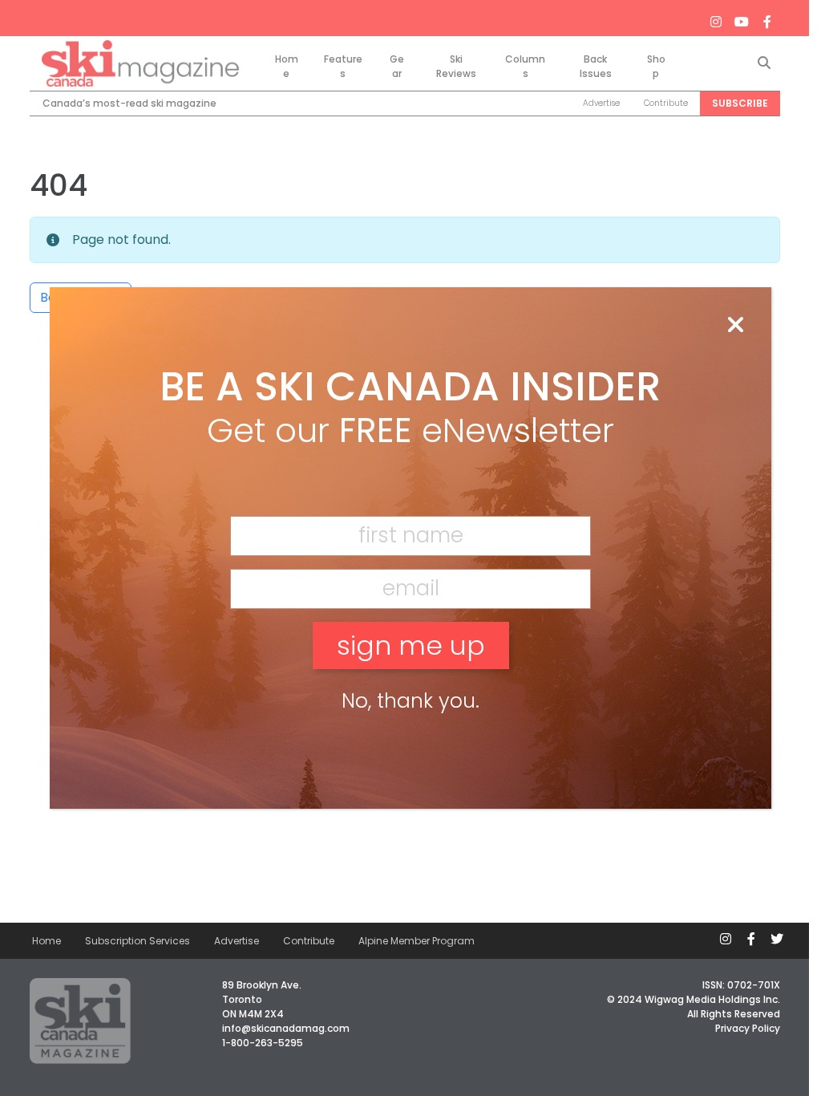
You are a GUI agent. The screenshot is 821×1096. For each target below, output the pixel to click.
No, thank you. (410, 701)
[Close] (735, 325)
